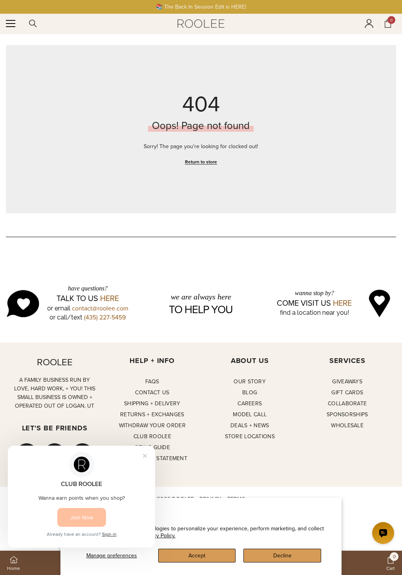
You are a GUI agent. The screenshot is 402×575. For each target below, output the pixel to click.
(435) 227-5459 (105, 317)
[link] (391, 562)
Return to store (201, 161)
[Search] (33, 23)
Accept (196, 555)
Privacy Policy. (158, 535)
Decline (282, 555)
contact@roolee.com (100, 308)
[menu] (10, 23)
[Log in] (369, 23)
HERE (109, 298)
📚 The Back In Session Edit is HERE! (201, 7)
